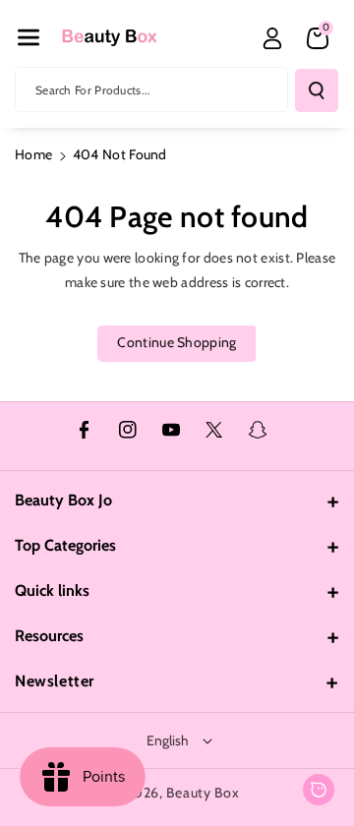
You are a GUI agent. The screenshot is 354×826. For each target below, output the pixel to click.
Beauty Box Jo (63, 500)
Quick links (52, 590)
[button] (28, 37)
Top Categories (65, 545)
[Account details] (272, 38)
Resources (49, 635)
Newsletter (54, 681)
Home (33, 154)
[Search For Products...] (316, 90)
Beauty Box (202, 792)
